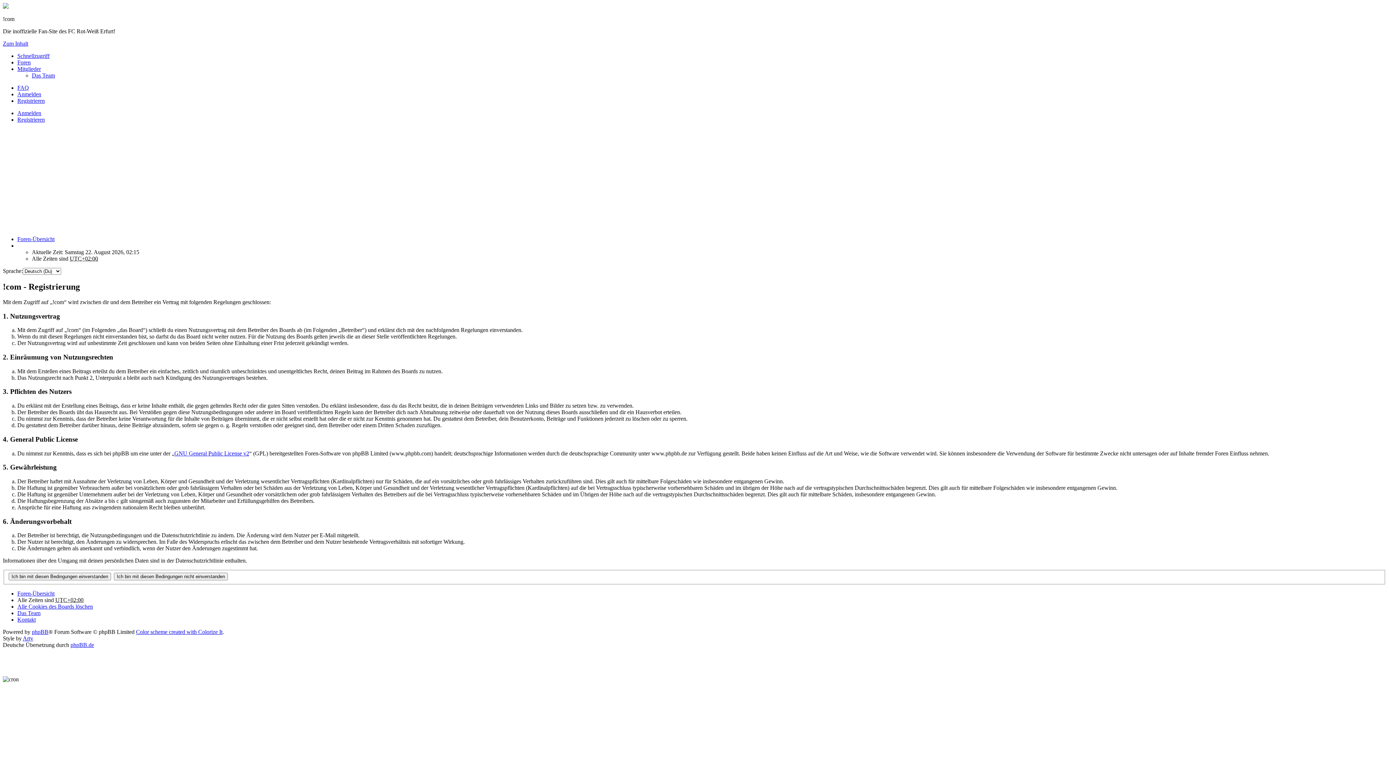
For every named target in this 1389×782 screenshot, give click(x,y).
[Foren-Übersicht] (6, 7)
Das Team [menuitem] (43, 75)
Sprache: (13, 271)
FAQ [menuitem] (23, 88)
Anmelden (29, 113)
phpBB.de (82, 645)
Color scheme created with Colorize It (179, 632)
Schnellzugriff (33, 56)
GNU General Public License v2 (211, 453)
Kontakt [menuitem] (26, 620)
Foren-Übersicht (36, 593)
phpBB (40, 632)
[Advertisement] (220, 179)
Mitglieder (29, 69)
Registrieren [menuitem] (31, 101)
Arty (28, 638)
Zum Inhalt (15, 44)
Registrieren (31, 120)
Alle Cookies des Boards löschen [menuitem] (55, 607)
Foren (24, 62)
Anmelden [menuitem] (29, 94)
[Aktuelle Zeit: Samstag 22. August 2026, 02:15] (19, 246)
